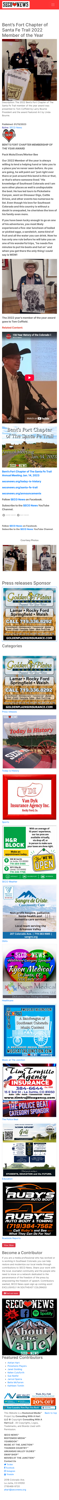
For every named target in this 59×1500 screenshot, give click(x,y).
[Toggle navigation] (53, 4)
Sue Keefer (13, 1375)
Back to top (51, 1413)
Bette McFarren (15, 1382)
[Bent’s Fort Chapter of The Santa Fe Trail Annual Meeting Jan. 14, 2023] (29, 446)
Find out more (12, 1293)
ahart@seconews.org (15, 1489)
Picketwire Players (17, 1366)
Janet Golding (15, 1369)
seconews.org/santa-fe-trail (20, 487)
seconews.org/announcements (21, 493)
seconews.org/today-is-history (21, 481)
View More (9, 1245)
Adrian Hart (14, 1362)
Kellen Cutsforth (16, 1372)
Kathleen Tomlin (16, 1385)
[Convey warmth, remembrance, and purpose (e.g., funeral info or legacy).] (29, 911)
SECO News (18, 499)
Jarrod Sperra (15, 1379)
